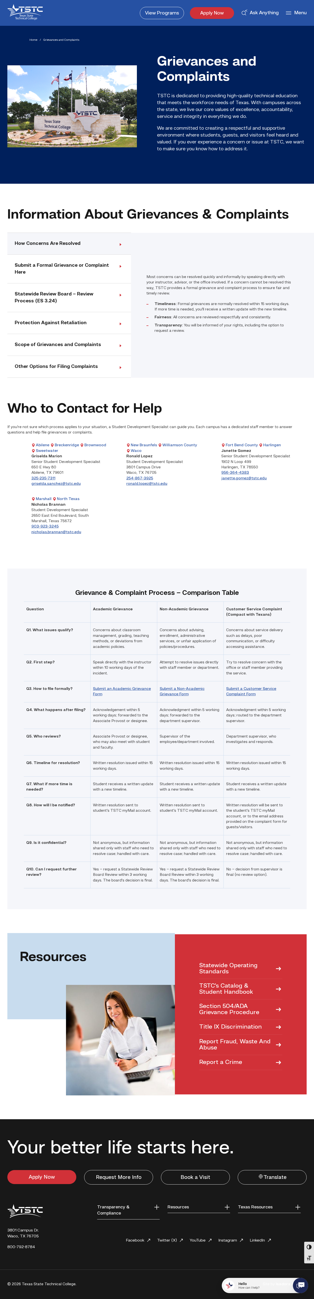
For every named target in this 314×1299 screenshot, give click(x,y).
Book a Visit (195, 1177)
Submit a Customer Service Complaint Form (251, 691)
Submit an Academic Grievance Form (122, 691)
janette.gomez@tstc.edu (244, 478)
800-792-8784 (21, 1247)
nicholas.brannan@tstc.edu (56, 532)
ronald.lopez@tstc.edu (146, 484)
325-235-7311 (43, 478)
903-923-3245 (45, 527)
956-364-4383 (235, 473)
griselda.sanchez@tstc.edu (56, 484)
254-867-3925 (139, 478)
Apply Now (212, 13)
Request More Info (119, 1177)
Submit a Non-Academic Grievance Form (182, 691)
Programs (162, 13)
